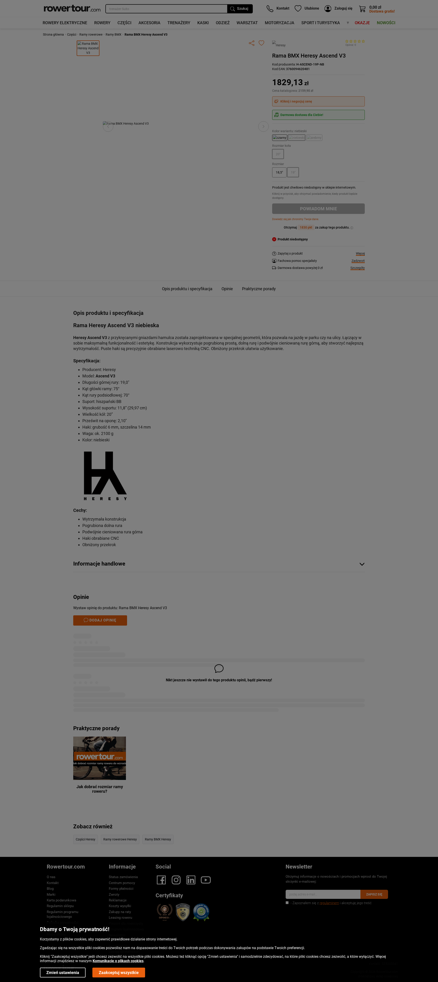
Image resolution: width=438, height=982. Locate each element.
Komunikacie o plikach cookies (118, 961)
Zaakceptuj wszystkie (119, 972)
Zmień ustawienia (62, 972)
